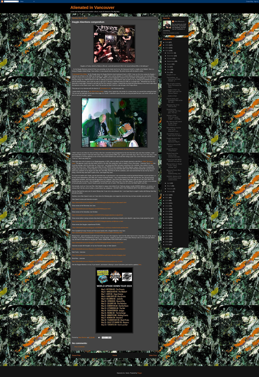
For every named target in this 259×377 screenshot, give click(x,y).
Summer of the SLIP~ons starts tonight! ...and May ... (174, 117)
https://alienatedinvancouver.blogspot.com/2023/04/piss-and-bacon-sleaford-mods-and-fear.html (100, 227)
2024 (167, 48)
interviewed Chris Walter (80, 74)
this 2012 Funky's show (96, 91)
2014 (167, 217)
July (168, 67)
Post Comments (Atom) (118, 360)
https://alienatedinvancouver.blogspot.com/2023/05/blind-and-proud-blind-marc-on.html (97, 261)
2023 (167, 50)
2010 (167, 228)
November (170, 56)
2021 (167, 197)
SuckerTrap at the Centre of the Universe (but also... (174, 155)
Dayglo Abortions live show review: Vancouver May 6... (173, 140)
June (169, 69)
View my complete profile (171, 33)
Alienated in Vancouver (92, 7)
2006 (167, 239)
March (169, 186)
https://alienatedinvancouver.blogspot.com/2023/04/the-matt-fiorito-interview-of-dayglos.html (99, 255)
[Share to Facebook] (108, 338)
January (170, 191)
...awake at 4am (172, 96)
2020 (167, 200)
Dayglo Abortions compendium (172, 149)
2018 (167, 206)
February (170, 189)
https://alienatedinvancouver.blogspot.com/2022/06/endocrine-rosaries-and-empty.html (97, 232)
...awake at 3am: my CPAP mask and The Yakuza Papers (174, 91)
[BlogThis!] (105, 338)
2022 (167, 195)
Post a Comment (79, 347)
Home (115, 355)
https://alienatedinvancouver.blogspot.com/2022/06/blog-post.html (91, 209)
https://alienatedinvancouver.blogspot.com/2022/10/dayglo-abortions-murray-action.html (97, 242)
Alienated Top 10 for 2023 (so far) (173, 105)
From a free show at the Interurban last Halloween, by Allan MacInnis (114, 149)
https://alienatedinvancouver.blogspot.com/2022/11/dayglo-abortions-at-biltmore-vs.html (97, 221)
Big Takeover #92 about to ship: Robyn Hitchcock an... (174, 123)
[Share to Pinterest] (110, 338)
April (168, 183)
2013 (167, 220)
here (151, 163)
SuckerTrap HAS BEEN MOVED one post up (174, 160)
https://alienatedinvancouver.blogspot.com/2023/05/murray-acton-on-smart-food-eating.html (98, 249)
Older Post (153, 355)
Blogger (139, 373)
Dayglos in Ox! (171, 74)
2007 (167, 236)
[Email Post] (99, 337)
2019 (167, 203)
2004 (167, 244)
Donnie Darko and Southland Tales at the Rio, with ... (174, 100)
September (171, 61)
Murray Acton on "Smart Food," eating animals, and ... (174, 165)
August (169, 64)
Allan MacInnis (179, 21)
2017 (167, 209)
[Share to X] (107, 338)
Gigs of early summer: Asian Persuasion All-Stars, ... (174, 85)
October (170, 58)
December (170, 53)
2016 (167, 211)
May (168, 72)
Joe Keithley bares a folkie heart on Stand (174, 134)
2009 (167, 231)
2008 (167, 233)
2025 (167, 45)
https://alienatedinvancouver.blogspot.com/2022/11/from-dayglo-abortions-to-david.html (97, 215)
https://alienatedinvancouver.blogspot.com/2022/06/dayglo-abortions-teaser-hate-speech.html (99, 202)
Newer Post (76, 355)
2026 (167, 42)
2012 (167, 222)
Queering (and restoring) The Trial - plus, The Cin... (174, 111)
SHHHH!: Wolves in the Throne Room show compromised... (174, 178)
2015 (167, 214)
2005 (167, 242)
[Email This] (103, 338)
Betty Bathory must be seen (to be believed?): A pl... (174, 129)
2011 (167, 225)
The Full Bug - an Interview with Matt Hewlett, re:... (173, 79)
